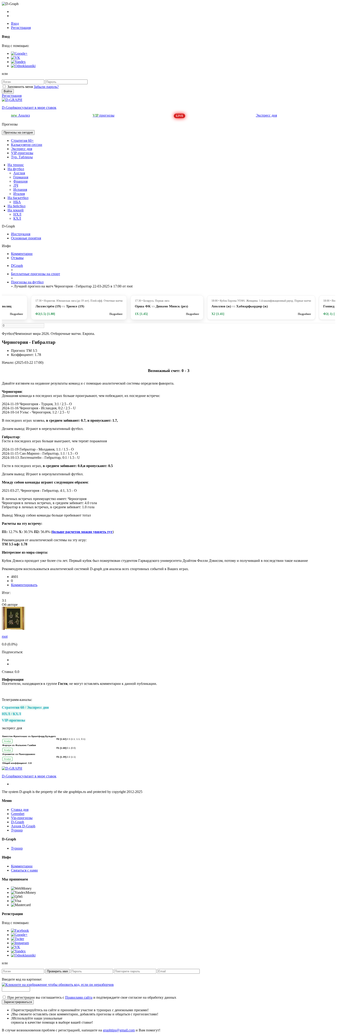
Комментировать (24, 585)
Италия (19, 194)
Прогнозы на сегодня (18, 132)
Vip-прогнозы (22, 818)
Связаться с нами (24, 870)
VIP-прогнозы (22, 153)
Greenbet (17, 814)
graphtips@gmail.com (119, 1030)
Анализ (20, 115)
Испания (20, 189)
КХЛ (17, 218)
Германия (20, 177)
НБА (17, 202)
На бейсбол (16, 206)
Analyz (7, 741)
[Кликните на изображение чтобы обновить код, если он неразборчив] (58, 985)
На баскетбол (18, 198)
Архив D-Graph (23, 826)
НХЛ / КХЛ (11, 714)
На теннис (16, 165)
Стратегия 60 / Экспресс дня (25, 707)
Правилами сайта (78, 997)
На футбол (16, 169)
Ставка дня (19, 810)
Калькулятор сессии (26, 145)
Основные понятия (26, 238)
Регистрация (21, 28)
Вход (15, 23)
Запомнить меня (20, 87)
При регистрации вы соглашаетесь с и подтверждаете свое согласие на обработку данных (91, 997)
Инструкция (20, 234)
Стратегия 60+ (22, 140)
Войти (8, 91)
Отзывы (17, 258)
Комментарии (22, 254)
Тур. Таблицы (22, 157)
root (5, 636)
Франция (20, 181)
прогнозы (103, 115)
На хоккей (16, 210)
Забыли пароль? (46, 87)
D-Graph (17, 822)
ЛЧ (15, 185)
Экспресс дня (266, 115)
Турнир (17, 830)
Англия (19, 173)
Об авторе (10, 605)
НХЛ (17, 214)
